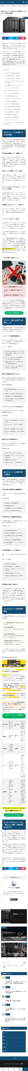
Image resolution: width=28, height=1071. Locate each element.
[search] (24, 962)
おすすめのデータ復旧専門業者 (10, 117)
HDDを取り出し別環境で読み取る (12, 109)
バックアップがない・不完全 (11, 87)
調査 (5, 1047)
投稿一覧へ (13, 899)
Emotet (4, 965)
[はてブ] (17, 38)
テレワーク (16, 965)
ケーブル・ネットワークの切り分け (13, 98)
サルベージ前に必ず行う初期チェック (12, 90)
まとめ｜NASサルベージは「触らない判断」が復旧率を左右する (13, 123)
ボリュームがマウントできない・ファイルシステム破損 (14, 82)
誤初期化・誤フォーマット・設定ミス (13, 85)
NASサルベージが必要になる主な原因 (12, 73)
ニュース (5, 1032)
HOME (3, 5)
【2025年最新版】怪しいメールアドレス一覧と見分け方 (15, 1009)
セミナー (5, 1040)
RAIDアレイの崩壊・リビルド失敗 (12, 78)
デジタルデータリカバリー (11, 120)
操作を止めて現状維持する (11, 101)
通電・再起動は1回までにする (12, 95)
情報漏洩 (4, 967)
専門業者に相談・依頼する (11, 114)
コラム (8, 5)
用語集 (5, 1050)
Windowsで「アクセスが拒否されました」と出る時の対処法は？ (15, 992)
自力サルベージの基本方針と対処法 (11, 103)
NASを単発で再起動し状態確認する (13, 106)
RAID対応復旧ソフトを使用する (12, 112)
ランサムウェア (9, 965)
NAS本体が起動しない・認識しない (13, 75)
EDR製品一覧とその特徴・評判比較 (12, 1000)
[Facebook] (5, 38)
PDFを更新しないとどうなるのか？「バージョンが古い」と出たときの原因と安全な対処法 (15, 982)
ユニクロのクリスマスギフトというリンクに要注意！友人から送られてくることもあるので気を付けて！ (15, 1020)
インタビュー (6, 1043)
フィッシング (21, 965)
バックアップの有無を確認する (12, 93)
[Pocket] (23, 38)
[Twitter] (11, 38)
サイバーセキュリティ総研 (17, 1063)
